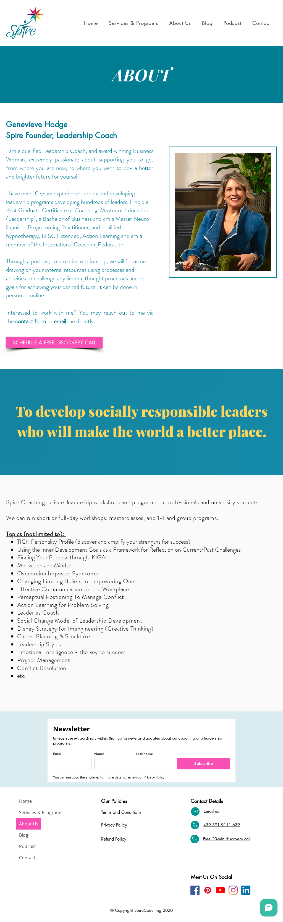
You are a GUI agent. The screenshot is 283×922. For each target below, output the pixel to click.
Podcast (27, 846)
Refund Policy (113, 839)
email (60, 321)
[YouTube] (220, 890)
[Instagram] (233, 890)
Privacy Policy (114, 825)
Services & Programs (30, 812)
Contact (27, 858)
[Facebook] (195, 890)
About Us (28, 824)
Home (25, 801)
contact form (31, 321)
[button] (135, 23)
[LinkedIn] (245, 890)
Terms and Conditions (121, 812)
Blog (23, 835)
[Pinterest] (207, 890)
